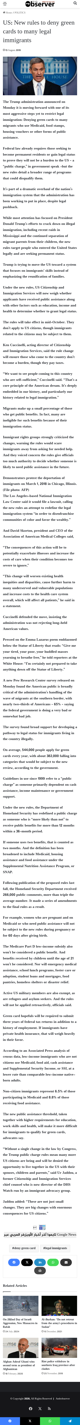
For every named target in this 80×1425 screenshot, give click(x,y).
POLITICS (20, 13)
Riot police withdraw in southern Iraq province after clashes (58, 1365)
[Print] (40, 1270)
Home (8, 13)
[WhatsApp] (53, 1262)
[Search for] (75, 5)
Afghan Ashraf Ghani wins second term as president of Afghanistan (19, 1366)
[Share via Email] (66, 1262)
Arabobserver (63, 1399)
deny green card (25, 1248)
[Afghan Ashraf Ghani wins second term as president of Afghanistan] (20, 1348)
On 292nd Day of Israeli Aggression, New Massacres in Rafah (20, 1323)
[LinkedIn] (40, 1262)
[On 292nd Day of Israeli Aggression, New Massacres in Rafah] (20, 1306)
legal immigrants (56, 1248)
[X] (27, 1262)
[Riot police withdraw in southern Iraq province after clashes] (59, 1348)
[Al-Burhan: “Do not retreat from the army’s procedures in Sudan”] (59, 1306)
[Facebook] (14, 1262)
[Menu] (5, 5)
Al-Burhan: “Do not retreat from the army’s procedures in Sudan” (59, 1323)
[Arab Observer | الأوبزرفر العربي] (40, 4)
